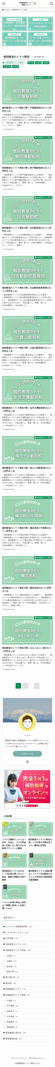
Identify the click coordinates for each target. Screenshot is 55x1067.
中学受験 (12, 938)
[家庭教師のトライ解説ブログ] (27, 3)
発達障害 (12, 1022)
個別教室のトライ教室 (18, 950)
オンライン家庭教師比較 (19, 926)
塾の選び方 (12, 977)
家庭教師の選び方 (16, 1033)
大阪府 (45, 63)
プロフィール (27, 754)
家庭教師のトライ (16, 989)
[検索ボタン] (51, 3)
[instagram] (27, 761)
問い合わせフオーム (36, 1058)
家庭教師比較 (14, 1039)
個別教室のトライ (16, 944)
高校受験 (12, 1027)
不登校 (11, 1001)
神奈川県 (7, 66)
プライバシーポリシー (19, 1058)
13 (36, 686)
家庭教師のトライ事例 (18, 995)
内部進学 (12, 1011)
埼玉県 (15, 66)
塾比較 (11, 983)
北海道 (38, 63)
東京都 (30, 63)
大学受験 (12, 1016)
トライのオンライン (17, 932)
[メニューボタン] (3, 3)
